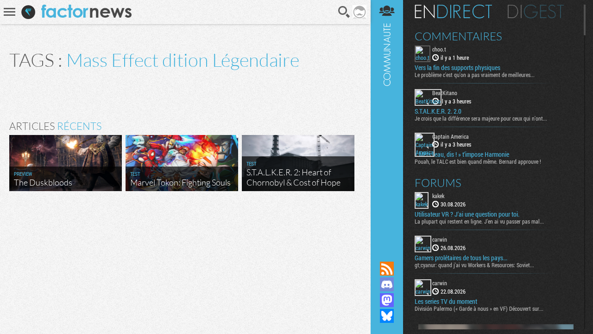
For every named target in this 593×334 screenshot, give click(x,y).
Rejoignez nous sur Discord (387, 284)
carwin (439, 239)
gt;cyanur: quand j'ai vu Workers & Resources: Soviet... (474, 265)
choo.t (439, 49)
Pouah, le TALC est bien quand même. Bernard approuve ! (478, 161)
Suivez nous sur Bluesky (387, 316)
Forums (438, 183)
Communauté (387, 121)
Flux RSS (387, 269)
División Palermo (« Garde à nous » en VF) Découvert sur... (479, 308)
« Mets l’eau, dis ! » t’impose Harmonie (462, 154)
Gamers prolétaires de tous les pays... (461, 258)
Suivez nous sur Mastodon (387, 300)
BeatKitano (444, 92)
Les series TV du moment (446, 301)
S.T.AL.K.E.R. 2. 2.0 (438, 111)
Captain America (450, 136)
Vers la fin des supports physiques (457, 67)
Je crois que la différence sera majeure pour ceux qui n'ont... (481, 118)
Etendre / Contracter (387, 253)
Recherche (344, 12)
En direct (453, 12)
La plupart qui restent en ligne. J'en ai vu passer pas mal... (479, 221)
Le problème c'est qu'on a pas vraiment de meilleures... (475, 74)
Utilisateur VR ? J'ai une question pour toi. (467, 214)
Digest (535, 12)
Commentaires (458, 36)
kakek (438, 195)
